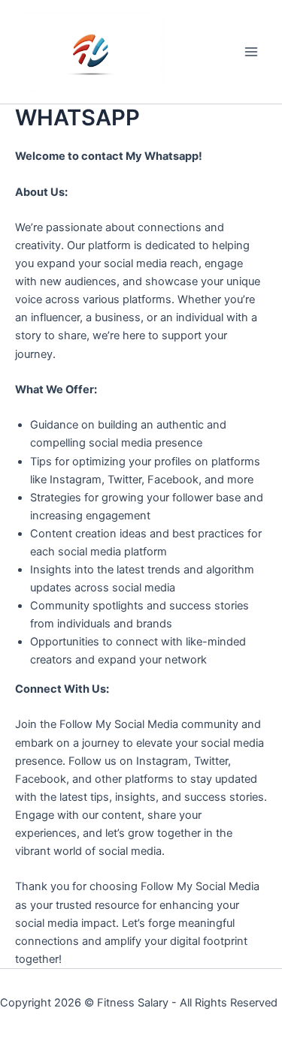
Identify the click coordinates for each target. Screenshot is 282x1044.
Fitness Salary (132, 1002)
